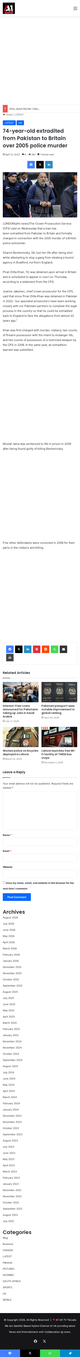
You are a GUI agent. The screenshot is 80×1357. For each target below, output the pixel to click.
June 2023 (9, 1152)
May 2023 (8, 1159)
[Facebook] (10, 649)
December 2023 (12, 1115)
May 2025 (8, 1010)
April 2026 (9, 942)
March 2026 (10, 948)
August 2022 (10, 1214)
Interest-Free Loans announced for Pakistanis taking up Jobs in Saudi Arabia (20, 711)
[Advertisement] (40, 60)
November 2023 (12, 1121)
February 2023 (11, 1177)
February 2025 (11, 1028)
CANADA (8, 1250)
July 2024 (8, 1072)
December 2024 (12, 1041)
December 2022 (12, 1190)
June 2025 (9, 1004)
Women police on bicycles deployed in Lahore (20, 752)
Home (9, 114)
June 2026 (9, 929)
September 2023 (12, 1134)
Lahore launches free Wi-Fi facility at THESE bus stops (58, 754)
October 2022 (11, 1202)
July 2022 (8, 1221)
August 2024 (10, 1066)
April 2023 (9, 1165)
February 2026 (11, 954)
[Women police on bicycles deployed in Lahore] (21, 737)
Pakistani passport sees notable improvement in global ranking (58, 709)
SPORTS (7, 1287)
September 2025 (12, 985)
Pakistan (7, 1262)
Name (7, 835)
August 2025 (10, 991)
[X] (19, 649)
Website (7, 866)
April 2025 (9, 1016)
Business (8, 1243)
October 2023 (11, 1128)
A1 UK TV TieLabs (66, 1319)
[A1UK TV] (9, 8)
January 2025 (11, 1035)
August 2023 (10, 1140)
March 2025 (10, 1022)
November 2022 (12, 1196)
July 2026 (8, 923)
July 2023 (8, 1146)
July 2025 (8, 997)
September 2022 (12, 1208)
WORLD (7, 1299)
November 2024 (12, 1047)
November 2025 (12, 973)
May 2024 (8, 1084)
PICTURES (8, 1268)
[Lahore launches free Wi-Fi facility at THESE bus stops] (59, 737)
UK (20, 122)
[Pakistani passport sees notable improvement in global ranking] (59, 692)
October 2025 (11, 979)
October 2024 (11, 1053)
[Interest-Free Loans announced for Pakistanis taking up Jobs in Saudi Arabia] (21, 692)
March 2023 (10, 1171)
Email (7, 850)
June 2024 (9, 1078)
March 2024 (10, 1097)
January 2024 (11, 1109)
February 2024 (11, 1103)
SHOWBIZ (8, 1274)
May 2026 (8, 936)
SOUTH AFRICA (12, 1281)
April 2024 (9, 1090)
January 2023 (11, 1183)
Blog (5, 1237)
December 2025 (12, 967)
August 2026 (10, 917)
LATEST (19, 114)
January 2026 (11, 960)
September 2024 (12, 1059)
